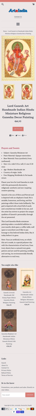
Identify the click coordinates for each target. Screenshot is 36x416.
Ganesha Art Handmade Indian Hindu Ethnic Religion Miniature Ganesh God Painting (27, 297)
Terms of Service (7, 375)
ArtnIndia (17, 405)
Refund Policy (6, 373)
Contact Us (18, 17)
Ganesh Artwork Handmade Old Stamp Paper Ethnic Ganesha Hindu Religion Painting (9, 298)
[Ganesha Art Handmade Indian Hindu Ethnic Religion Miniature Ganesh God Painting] (27, 279)
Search (3, 363)
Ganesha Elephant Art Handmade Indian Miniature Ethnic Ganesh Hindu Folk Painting (9, 339)
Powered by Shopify (26, 405)
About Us (4, 365)
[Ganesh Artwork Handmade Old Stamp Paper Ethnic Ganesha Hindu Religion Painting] (9, 279)
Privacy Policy (6, 370)
